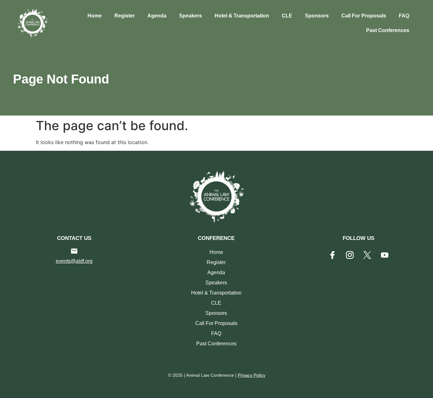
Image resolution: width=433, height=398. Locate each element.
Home (94, 15)
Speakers (190, 15)
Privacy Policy (251, 375)
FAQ (404, 15)
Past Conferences (387, 30)
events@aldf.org (74, 261)
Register (124, 15)
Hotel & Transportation (242, 15)
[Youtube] (384, 255)
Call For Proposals (363, 15)
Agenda (156, 15)
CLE (287, 15)
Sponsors (317, 15)
